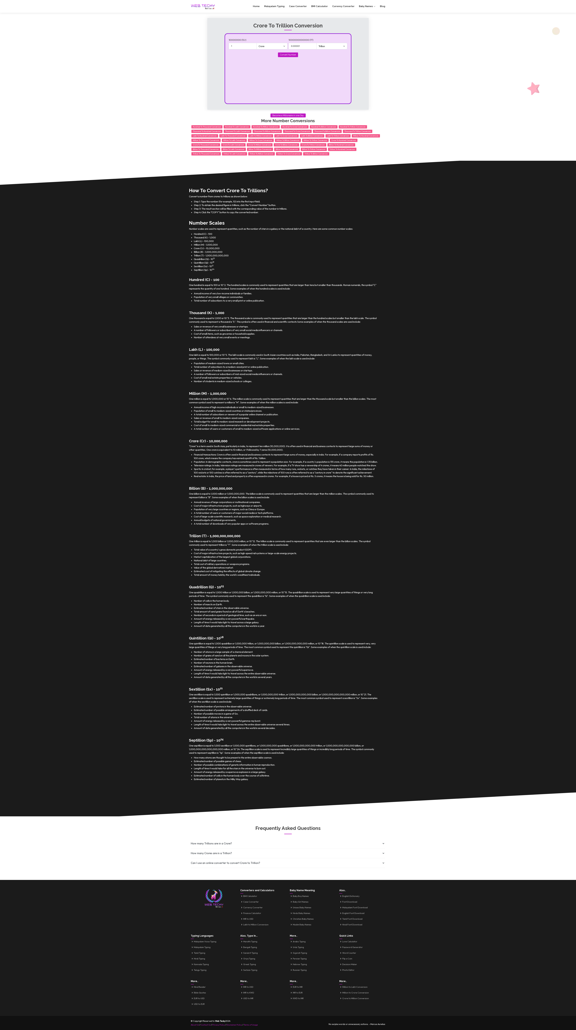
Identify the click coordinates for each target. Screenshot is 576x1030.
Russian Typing (300, 970)
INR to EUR (298, 993)
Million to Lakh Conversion (355, 987)
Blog (382, 6)
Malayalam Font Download (355, 907)
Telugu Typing (200, 970)
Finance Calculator (252, 913)
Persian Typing (300, 959)
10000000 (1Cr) (237, 39)
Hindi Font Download (352, 925)
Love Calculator (349, 941)
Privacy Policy (218, 1025)
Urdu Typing (298, 947)
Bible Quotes (200, 993)
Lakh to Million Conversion (255, 925)
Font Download (349, 902)
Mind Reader (200, 987)
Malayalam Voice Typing (205, 941)
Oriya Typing (249, 959)
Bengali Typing (250, 947)
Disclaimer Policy (234, 1025)
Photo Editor (348, 970)
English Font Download (353, 913)
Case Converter (298, 6)
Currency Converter (343, 6)
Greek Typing (249, 964)
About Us (195, 1025)
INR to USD (248, 919)
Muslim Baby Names (302, 925)
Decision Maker (349, 964)
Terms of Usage (251, 1025)
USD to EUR (199, 1004)
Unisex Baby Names (302, 907)
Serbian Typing (250, 970)
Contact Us (206, 1025)
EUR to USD (199, 998)
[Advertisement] (288, 78)
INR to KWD (248, 993)
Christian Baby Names (303, 919)
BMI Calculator (319, 6)
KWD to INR (298, 998)
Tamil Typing (199, 953)
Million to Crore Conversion (355, 993)
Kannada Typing (201, 964)
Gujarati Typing (300, 953)
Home (256, 6)
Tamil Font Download (352, 919)
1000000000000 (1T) (301, 39)
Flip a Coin (347, 959)
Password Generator (352, 947)
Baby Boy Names (301, 896)
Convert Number (288, 55)
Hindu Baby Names (301, 913)
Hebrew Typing (300, 964)
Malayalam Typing (274, 6)
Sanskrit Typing (250, 953)
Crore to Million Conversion (355, 998)
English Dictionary (350, 896)
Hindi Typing (199, 959)
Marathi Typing (250, 941)
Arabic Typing (299, 941)
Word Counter (349, 953)
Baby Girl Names (300, 902)
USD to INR (248, 998)
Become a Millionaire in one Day (288, 115)
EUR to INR (298, 987)
